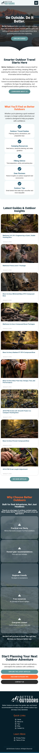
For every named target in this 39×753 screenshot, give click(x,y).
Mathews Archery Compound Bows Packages (19, 324)
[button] (36, 3)
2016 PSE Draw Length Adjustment (15, 469)
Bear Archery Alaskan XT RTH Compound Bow (19, 352)
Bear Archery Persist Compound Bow (16, 441)
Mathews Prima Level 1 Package (14, 266)
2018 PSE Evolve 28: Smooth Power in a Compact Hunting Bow (17, 411)
